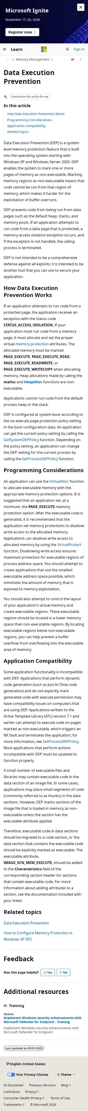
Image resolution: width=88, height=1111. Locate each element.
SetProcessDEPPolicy (40, 458)
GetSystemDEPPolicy (21, 439)
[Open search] (67, 49)
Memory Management (32, 59)
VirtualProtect (69, 544)
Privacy (30, 1092)
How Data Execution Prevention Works (36, 114)
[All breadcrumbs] (8, 59)
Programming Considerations (29, 120)
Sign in (79, 49)
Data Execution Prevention (26, 922)
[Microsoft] (44, 49)
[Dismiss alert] (80, 7)
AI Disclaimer (14, 1085)
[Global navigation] (4, 49)
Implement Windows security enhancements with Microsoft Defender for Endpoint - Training (42, 1020)
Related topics (18, 131)
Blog (64, 1085)
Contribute (12, 1092)
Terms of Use (60, 1098)
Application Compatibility (26, 126)
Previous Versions (42, 1085)
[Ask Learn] (72, 59)
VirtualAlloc (59, 481)
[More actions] (80, 59)
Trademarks (12, 1104)
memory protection (32, 343)
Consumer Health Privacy (23, 1098)
